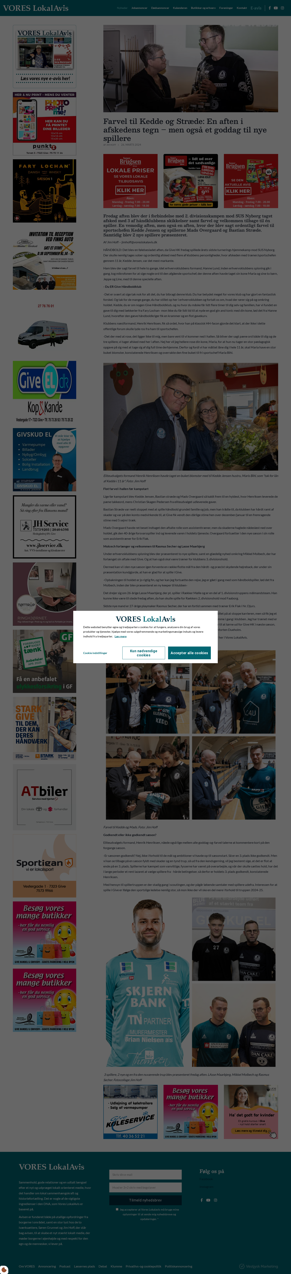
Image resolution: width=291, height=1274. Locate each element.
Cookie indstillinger (95, 653)
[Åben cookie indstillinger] (4, 1270)
